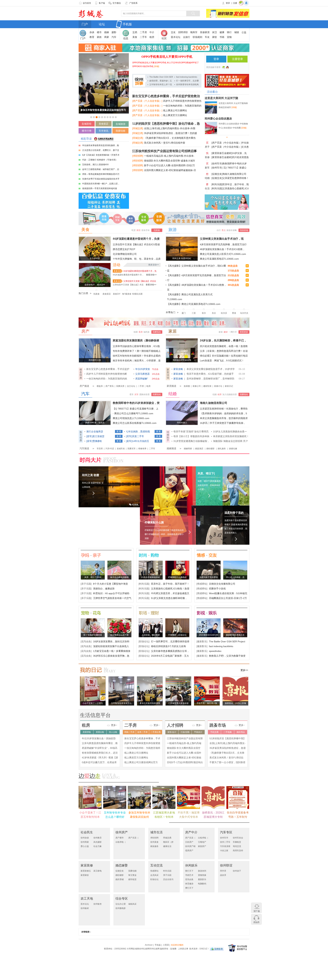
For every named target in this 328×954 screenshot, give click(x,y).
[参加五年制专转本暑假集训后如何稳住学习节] (104, 54)
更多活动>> (153, 265)
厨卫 (214, 32)
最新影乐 (202, 879)
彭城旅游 (120, 124)
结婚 (172, 394)
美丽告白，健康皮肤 (104, 588)
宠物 (229, 37)
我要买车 (131, 448)
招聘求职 (183, 32)
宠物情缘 (202, 875)
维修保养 (142, 448)
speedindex (215, 651)
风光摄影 (97, 842)
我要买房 (120, 386)
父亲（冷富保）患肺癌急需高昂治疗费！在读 (224, 351)
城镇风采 (132, 904)
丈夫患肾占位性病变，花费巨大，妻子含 (100, 150)
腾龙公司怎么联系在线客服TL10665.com (134, 423)
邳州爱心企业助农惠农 (218, 118)
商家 (106, 37)
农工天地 (87, 898)
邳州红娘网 (154, 949)
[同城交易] (137, 128)
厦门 (184, 313)
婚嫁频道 (171, 448)
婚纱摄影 (210, 448)
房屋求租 (87, 732)
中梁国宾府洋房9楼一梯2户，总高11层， (101, 183)
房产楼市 (119, 838)
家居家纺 (85, 875)
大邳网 (130, 949)
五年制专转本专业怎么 (121, 703)
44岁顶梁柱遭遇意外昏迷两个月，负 (139, 271)
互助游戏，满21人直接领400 (95, 164)
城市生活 (156, 832)
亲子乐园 (167, 875)
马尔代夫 (244, 313)
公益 (244, 32)
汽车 (114, 37)
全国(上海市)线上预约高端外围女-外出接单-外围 (169, 128)
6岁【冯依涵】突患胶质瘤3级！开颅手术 (100, 155)
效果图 (187, 386)
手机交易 (214, 732)
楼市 (99, 32)
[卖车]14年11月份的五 (137, 441)
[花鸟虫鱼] (86, 641)
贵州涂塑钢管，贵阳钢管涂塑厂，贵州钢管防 (210, 378)
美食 (134, 37)
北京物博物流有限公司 (125, 254)
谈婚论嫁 (233, 448)
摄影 (114, 32)
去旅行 (186, 37)
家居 (172, 331)
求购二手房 (129, 732)
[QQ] (246, 3)
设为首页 (87, 3)
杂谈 (92, 32)
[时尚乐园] (216, 184)
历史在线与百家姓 (168, 879)
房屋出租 (100, 732)
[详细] (156, 66)
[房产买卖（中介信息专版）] (226, 142)
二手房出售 (156, 732)
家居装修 (87, 865)
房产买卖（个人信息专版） (133, 838)
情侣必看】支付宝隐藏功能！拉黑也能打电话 (224, 355)
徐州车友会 (238, 838)
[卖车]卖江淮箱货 (95, 436)
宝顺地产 (202, 842)
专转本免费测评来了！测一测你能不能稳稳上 (137, 351)
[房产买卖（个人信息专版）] (147, 101)
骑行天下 (189, 871)
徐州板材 (85, 908)
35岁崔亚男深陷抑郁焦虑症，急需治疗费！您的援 (170, 133)
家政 (99, 37)
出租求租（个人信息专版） (120, 842)
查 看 (119, 431)
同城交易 (167, 838)
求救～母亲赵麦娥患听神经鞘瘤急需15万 (100, 174)
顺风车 (193, 32)
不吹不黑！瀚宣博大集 (207, 703)
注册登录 (237, 59)
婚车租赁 (132, 879)
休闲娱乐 (191, 865)
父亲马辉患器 (142, 373)
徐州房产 (121, 832)
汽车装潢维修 (225, 846)
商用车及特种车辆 (238, 850)
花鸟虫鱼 (189, 879)
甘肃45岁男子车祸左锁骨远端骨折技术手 (100, 179)
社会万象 (97, 846)
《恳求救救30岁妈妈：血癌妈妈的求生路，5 (223, 413)
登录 (228, 3)
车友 (207, 37)
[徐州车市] (216, 163)
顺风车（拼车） (168, 842)
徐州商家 (85, 842)
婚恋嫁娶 (121, 865)
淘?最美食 (126, 294)
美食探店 (103, 123)
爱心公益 (85, 846)
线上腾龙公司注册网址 (175, 110)
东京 (214, 313)
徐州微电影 (120, 908)
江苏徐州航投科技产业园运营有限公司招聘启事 (164, 151)
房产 (85, 331)
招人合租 (113, 732)
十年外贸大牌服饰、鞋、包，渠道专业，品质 (137, 258)
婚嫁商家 (188, 448)
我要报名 (157, 332)
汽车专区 (226, 832)
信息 (125, 38)
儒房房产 (189, 850)
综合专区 (121, 898)
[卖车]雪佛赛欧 (94, 441)
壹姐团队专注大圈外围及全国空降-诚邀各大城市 (169, 160)
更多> (114, 725)
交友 (173, 32)
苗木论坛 (175, 37)
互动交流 (156, 865)
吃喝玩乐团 (137, 294)
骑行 (229, 32)
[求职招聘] (137, 155)
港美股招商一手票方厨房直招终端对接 (99, 188)
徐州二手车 (225, 842)
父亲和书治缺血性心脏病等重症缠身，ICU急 (136, 346)
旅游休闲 (202, 871)
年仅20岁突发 (142, 369)
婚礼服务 (222, 448)
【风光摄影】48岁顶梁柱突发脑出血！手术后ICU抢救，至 (197, 287)
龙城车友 (121, 448)
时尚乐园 (167, 871)
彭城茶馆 (86, 123)
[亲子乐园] (86, 583)
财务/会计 (172, 732)
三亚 (194, 313)
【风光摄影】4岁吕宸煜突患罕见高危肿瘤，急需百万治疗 (196, 277)
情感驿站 (154, 871)
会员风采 (154, 875)
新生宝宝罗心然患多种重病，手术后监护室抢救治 (166, 96)
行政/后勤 (185, 732)
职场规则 (197, 37)
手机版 (127, 24)
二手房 (143, 32)
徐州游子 (237, 871)
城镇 (236, 32)
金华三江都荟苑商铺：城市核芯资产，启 (100, 169)
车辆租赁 (237, 842)
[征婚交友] (216, 174)
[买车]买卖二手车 (135, 436)
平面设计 (198, 732)
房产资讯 (109, 386)
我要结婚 (120, 130)
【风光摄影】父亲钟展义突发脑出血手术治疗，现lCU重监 (196, 268)
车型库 (100, 448)
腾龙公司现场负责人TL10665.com (131, 418)
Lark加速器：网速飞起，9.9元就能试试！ (222, 360)
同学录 (223, 871)
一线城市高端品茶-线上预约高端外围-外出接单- (169, 155)
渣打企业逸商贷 (94, 431)
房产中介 (191, 832)
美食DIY (116, 294)
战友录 (223, 875)
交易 (134, 32)
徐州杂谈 (85, 838)
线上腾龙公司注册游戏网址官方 (141, 762)
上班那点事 (183, 949)
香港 (234, 313)
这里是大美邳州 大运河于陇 (221, 98)
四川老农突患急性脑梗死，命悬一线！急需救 (224, 346)
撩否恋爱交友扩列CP (124, 249)
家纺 (214, 37)
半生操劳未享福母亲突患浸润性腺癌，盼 (100, 145)
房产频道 (84, 386)
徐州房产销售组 (190, 846)
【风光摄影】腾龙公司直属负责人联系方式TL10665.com (190, 297)
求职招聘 (154, 838)
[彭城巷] (91, 11)
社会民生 (87, 832)
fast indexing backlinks (186, 77)
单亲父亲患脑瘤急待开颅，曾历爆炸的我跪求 (224, 418)
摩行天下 (189, 888)
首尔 (204, 313)
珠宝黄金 (132, 875)
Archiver (149, 945)
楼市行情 (86, 130)
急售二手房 (142, 732)
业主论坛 (131, 386)
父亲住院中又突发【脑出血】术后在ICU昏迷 (136, 244)
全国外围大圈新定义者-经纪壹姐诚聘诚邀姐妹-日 (170, 170)
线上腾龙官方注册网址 (175, 115)
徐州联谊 (226, 865)
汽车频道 (84, 448)
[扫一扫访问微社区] (241, 3)
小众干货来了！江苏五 (93, 703)
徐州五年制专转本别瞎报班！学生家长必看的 (137, 355)
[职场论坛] (144, 641)
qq (227, 67)
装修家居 (205, 32)
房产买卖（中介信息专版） (190, 838)
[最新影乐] (201, 641)
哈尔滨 (224, 313)
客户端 (102, 3)
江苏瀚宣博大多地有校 (178, 703)
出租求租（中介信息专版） (203, 838)
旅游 (172, 229)
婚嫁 (106, 32)
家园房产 (202, 846)
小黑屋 (166, 945)
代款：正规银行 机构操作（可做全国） (100, 160)
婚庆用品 (241, 732)
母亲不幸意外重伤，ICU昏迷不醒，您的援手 (210, 373)
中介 (151, 32)
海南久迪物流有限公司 (234, 174)
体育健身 (189, 883)
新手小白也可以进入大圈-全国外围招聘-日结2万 (169, 165)
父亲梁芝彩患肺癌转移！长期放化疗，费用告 (224, 408)
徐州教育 (97, 838)
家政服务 (154, 846)
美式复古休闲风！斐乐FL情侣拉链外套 (164, 142)
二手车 (143, 37)
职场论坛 (154, 879)
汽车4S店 (109, 448)
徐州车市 (224, 838)
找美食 (157, 230)
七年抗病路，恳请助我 (138, 431)
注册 (235, 3)
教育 (92, 37)
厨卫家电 (97, 871)
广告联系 (133, 3)
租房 (151, 37)
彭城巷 (136, 949)
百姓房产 (189, 842)
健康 (222, 32)
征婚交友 (119, 871)
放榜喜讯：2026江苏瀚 (235, 703)
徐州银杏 (97, 904)
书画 (222, 37)
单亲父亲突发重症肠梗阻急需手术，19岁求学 (211, 369)
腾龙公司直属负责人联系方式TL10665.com (223, 254)
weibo (224, 67)
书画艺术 (189, 875)
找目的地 (244, 230)
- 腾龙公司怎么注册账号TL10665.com (133, 413)
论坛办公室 (120, 904)
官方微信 (117, 3)
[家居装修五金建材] (221, 153)
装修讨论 (218, 386)
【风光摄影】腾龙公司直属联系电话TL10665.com (193, 304)
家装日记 (229, 386)
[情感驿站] (201, 583)
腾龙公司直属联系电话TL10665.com (219, 258)
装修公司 (197, 386)
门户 (85, 24)
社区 (164, 38)
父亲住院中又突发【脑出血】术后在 (139, 281)
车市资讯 (103, 130)
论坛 (102, 24)
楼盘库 (100, 386)
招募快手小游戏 (217, 588)
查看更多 (244, 332)
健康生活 (167, 846)
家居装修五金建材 (86, 871)
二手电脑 (227, 732)
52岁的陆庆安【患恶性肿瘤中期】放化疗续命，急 (166, 123)
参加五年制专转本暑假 (150, 703)
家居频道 (171, 386)
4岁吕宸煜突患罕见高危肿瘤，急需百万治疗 (223, 244)
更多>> (244, 670)
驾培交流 (237, 846)
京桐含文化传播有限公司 (222, 583)
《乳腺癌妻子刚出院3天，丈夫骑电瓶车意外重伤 (170, 138)
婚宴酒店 (199, 448)
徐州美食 (154, 842)
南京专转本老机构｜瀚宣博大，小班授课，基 (137, 360)
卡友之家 (224, 850)
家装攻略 (178, 369)
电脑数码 (202, 883)
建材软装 (207, 386)
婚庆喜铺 (119, 879)
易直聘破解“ (141, 378)
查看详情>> (151, 275)
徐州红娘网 (144, 949)
